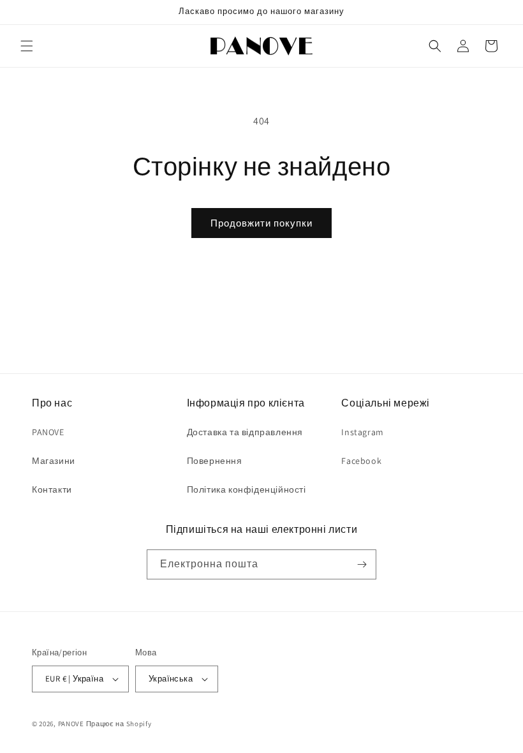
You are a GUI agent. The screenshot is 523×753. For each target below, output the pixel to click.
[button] (27, 46)
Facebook (361, 460)
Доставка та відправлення (245, 432)
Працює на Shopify (119, 723)
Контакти (52, 489)
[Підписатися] (362, 564)
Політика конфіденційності (246, 489)
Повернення (214, 460)
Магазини (53, 460)
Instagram (362, 432)
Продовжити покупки (261, 223)
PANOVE (48, 432)
